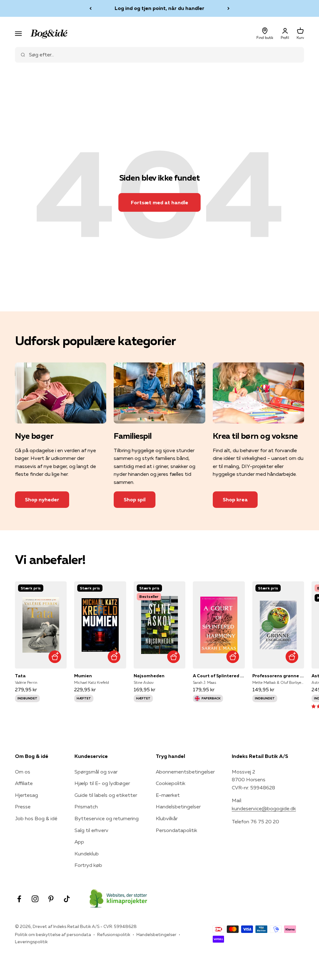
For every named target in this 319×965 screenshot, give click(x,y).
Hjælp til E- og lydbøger (102, 783)
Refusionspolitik (113, 934)
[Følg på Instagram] (35, 899)
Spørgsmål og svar (95, 772)
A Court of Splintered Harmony (219, 676)
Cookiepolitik (170, 783)
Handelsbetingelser (178, 806)
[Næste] (228, 8)
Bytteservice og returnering (106, 818)
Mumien (83, 676)
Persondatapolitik (176, 830)
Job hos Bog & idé (36, 818)
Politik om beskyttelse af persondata (53, 934)
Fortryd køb (88, 865)
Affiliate (24, 783)
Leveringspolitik (31, 941)
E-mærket (168, 795)
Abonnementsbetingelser (185, 772)
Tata (20, 676)
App (79, 842)
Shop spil (134, 499)
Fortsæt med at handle (159, 202)
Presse (23, 806)
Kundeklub (86, 853)
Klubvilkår (167, 818)
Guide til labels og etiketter (105, 795)
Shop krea (235, 499)
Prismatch (86, 806)
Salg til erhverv (91, 830)
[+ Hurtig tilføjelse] (55, 657)
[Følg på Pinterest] (51, 899)
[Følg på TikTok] (67, 899)
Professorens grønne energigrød (278, 676)
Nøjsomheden (149, 676)
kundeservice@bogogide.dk (264, 808)
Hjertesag (26, 795)
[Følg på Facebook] (19, 899)
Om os (22, 772)
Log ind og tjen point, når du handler (159, 8)
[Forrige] (90, 8)
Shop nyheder (42, 499)
